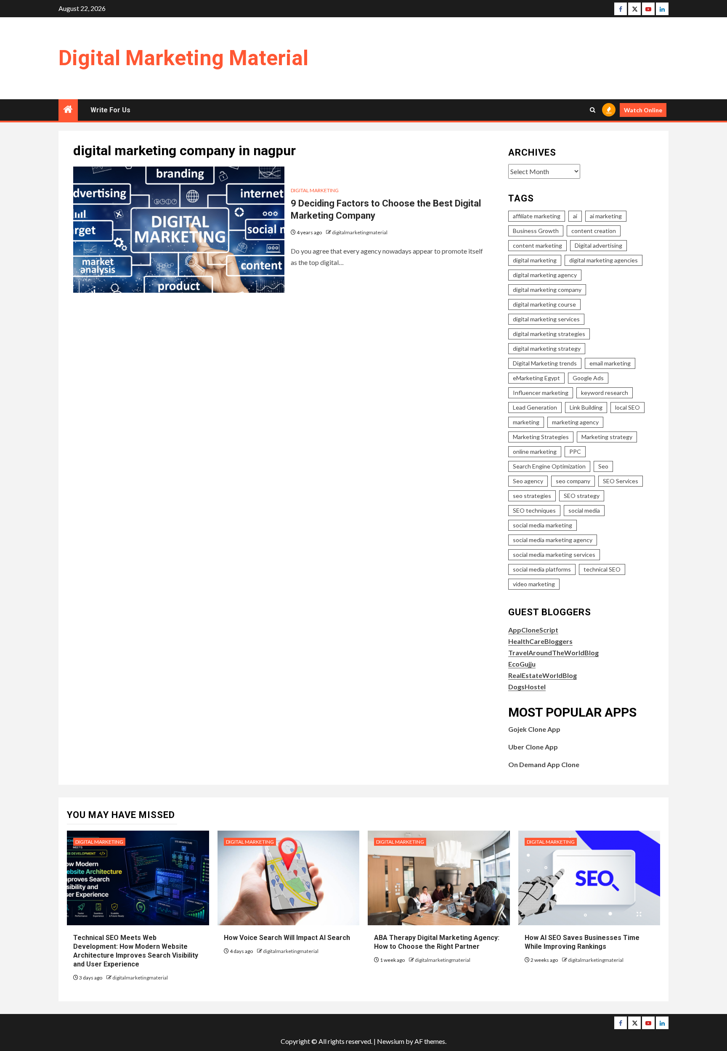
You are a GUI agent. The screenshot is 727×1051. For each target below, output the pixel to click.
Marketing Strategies (541, 436)
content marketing (537, 245)
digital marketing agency (545, 274)
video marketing (534, 584)
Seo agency (528, 480)
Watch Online (643, 110)
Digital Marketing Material (183, 58)
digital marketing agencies (603, 260)
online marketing (535, 451)
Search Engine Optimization (549, 466)
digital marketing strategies (549, 333)
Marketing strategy (606, 436)
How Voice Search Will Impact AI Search (287, 938)
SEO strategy (582, 495)
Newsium (390, 1041)
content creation (593, 230)
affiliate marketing (536, 216)
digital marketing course (544, 304)
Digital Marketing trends (545, 363)
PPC (575, 451)
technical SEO (602, 569)
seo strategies (532, 495)
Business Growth (536, 230)
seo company (573, 480)
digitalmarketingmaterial (359, 232)
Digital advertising (598, 245)
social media (584, 510)
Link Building (586, 407)
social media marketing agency (552, 539)
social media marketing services (554, 554)
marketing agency (575, 422)
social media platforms (542, 569)
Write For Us (110, 110)
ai (575, 216)
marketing (526, 422)
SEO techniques (534, 510)
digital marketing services (546, 319)
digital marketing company (547, 289)
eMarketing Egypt (536, 377)
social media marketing (542, 525)
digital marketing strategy (547, 348)
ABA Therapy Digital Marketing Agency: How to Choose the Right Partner (436, 942)
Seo (603, 466)
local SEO (627, 407)
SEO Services (620, 480)
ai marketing (606, 216)
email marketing (610, 363)
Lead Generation (535, 407)
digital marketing (535, 260)
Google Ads (588, 377)
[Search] (592, 110)
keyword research (604, 392)
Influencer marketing (540, 392)
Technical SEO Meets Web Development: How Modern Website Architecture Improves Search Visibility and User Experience (135, 951)
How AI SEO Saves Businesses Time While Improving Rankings (582, 942)
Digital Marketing (315, 190)
